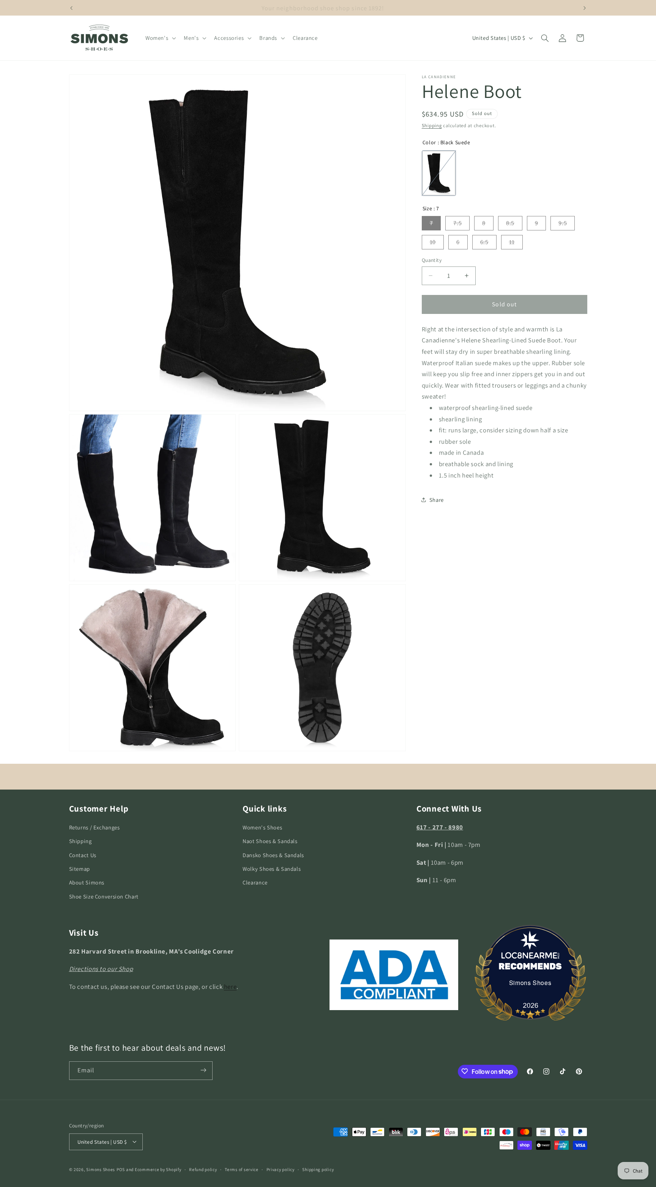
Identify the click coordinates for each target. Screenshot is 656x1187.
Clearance (255, 882)
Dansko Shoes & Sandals (273, 855)
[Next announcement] (584, 8)
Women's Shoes (262, 827)
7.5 (457, 223)
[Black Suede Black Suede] (439, 173)
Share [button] (436, 499)
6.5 (484, 242)
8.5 (510, 223)
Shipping (432, 125)
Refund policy (203, 1169)
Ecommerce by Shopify (158, 1169)
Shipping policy (318, 1169)
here (230, 986)
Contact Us (82, 855)
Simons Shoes (530, 982)
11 (512, 242)
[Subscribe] (203, 1070)
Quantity (432, 260)
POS (121, 1169)
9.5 (562, 223)
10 (433, 242)
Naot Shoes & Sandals (270, 841)
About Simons (87, 882)
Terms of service (242, 1169)
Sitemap (79, 868)
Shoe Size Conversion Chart (104, 896)
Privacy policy (280, 1169)
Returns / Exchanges (94, 827)
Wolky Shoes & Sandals (272, 868)
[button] (159, 38)
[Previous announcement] (71, 8)
